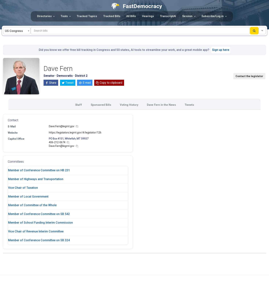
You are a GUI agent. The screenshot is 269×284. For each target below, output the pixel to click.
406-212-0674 (57, 142)
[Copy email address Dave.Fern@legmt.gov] (77, 126)
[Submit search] (254, 30)
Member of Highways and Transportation (35, 179)
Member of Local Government (28, 196)
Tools (64, 16)
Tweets (189, 104)
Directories (44, 16)
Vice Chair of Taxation (23, 187)
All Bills (131, 16)
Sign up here (220, 50)
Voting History (129, 104)
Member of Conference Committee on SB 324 (39, 240)
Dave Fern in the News (161, 104)
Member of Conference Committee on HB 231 (39, 170)
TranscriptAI (168, 16)
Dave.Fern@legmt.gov (61, 126)
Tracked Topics (87, 16)
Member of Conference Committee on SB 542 (39, 214)
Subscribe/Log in (212, 16)
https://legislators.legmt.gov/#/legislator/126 (75, 132)
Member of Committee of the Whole (32, 205)
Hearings (148, 16)
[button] (262, 30)
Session (187, 16)
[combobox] (17, 30)
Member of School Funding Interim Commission (40, 222)
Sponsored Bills (101, 104)
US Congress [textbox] (14, 31)
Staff (78, 104)
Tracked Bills (111, 16)
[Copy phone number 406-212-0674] (68, 142)
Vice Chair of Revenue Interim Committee (35, 231)
